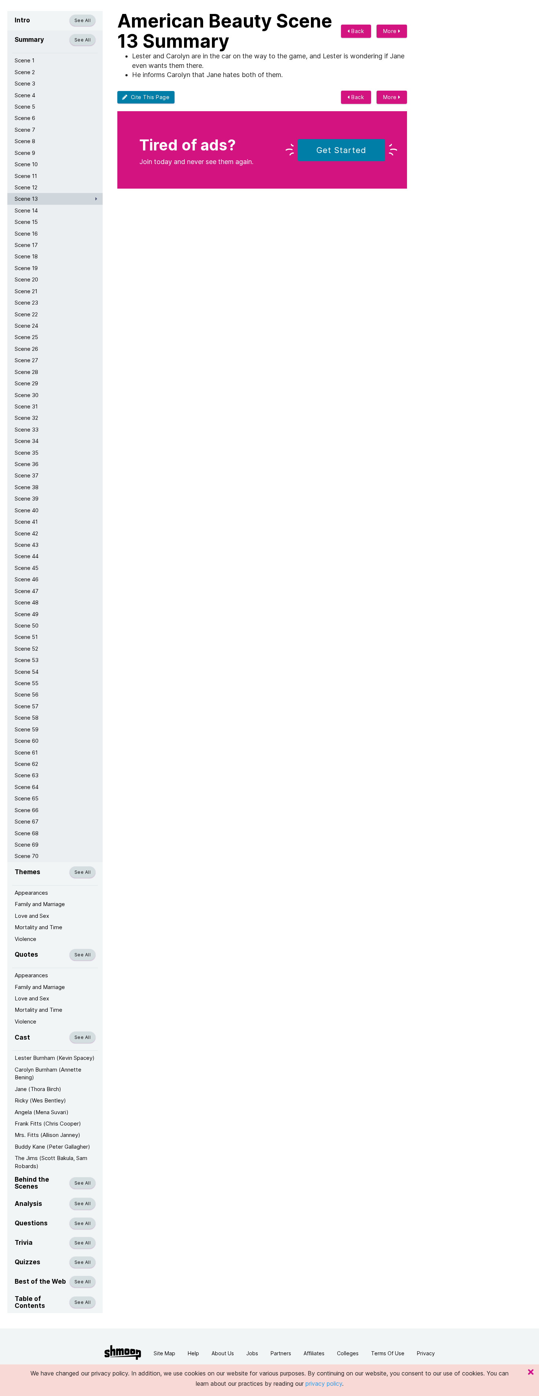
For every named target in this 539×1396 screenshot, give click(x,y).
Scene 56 (26, 694)
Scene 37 (26, 475)
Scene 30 (26, 395)
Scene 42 (26, 533)
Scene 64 (26, 787)
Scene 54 (26, 671)
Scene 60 (26, 740)
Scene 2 (25, 72)
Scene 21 (26, 291)
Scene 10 (26, 164)
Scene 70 (26, 855)
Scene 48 (26, 602)
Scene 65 (26, 798)
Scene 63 (26, 775)
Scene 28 (26, 371)
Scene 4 (25, 95)
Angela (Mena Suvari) (42, 1112)
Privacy (426, 1353)
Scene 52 (26, 648)
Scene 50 (26, 625)
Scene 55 (26, 683)
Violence (25, 938)
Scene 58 (26, 717)
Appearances (31, 892)
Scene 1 (24, 60)
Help (193, 1353)
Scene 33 (26, 429)
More (391, 31)
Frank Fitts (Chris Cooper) (48, 1123)
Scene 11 (26, 175)
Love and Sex (32, 915)
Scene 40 (26, 510)
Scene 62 (26, 763)
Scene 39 (26, 498)
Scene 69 (26, 844)
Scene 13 (26, 198)
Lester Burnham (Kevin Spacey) (55, 1057)
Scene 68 (26, 833)
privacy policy (323, 1383)
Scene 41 (26, 521)
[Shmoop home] (122, 1352)
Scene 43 (26, 544)
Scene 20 (26, 279)
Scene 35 (26, 452)
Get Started (341, 150)
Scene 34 (26, 440)
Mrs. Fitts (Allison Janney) (47, 1134)
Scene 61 (26, 752)
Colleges (348, 1353)
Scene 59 (26, 729)
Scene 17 (26, 244)
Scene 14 (26, 210)
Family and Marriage (40, 904)
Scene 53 (26, 660)
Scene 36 (26, 464)
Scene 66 (26, 810)
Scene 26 (26, 348)
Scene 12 (26, 187)
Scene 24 (26, 325)
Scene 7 (25, 129)
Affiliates (314, 1353)
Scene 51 (26, 636)
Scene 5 (25, 106)
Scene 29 (26, 383)
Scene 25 (26, 337)
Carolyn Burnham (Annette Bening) (48, 1073)
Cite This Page (149, 97)
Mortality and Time (38, 927)
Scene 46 (26, 579)
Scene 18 (26, 256)
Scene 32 (26, 417)
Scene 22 (26, 314)
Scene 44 (26, 556)
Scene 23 (26, 302)
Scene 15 (26, 221)
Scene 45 (26, 567)
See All (82, 20)
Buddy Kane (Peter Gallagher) (52, 1146)
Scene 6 (25, 117)
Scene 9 (25, 152)
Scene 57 (26, 706)
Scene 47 (26, 591)
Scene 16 (26, 233)
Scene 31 (26, 406)
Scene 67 (26, 821)
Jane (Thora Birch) (38, 1089)
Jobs (252, 1353)
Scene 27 (26, 360)
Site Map (164, 1353)
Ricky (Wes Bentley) (40, 1100)
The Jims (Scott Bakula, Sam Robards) (51, 1162)
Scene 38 (26, 487)
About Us (223, 1353)
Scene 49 (26, 614)
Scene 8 (25, 141)
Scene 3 (25, 83)
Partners (281, 1353)
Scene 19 (26, 268)
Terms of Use (387, 1353)
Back (357, 31)
